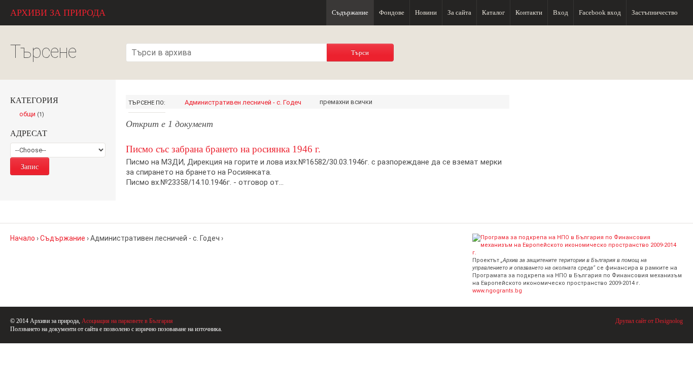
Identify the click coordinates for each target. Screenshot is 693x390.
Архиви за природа (58, 13)
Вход (560, 12)
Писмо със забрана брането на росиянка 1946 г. (223, 149)
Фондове (391, 12)
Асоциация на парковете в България (127, 320)
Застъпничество (655, 12)
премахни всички (346, 102)
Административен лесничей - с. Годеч (243, 102)
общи (34, 114)
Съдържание (350, 12)
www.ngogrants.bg (497, 290)
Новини (426, 12)
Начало (22, 238)
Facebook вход (600, 12)
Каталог (493, 12)
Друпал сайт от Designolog (649, 320)
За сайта (459, 12)
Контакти (528, 12)
